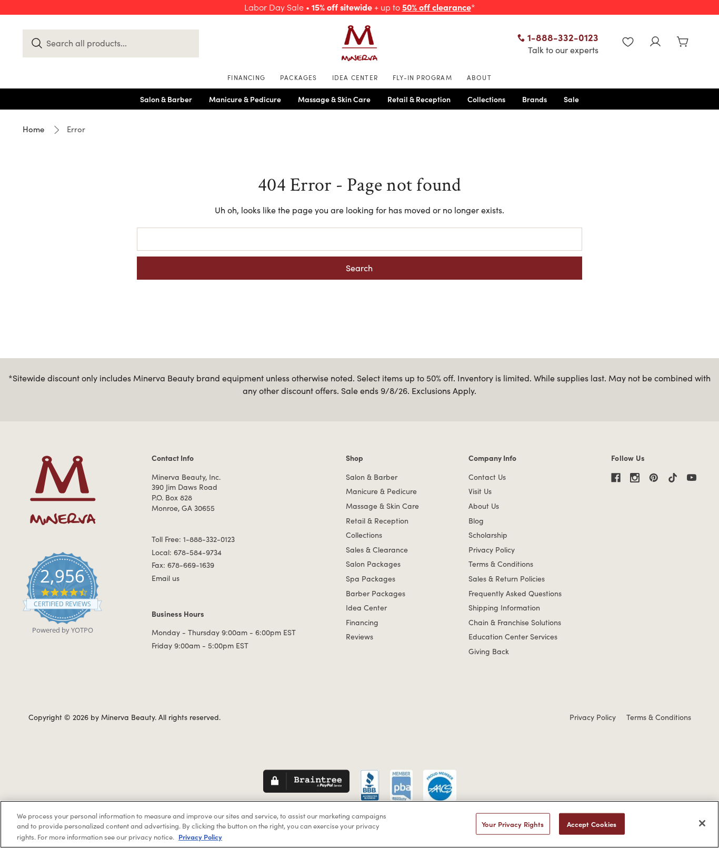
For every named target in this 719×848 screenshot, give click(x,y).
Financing (362, 622)
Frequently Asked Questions (515, 593)
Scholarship (487, 535)
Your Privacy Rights (513, 824)
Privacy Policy (491, 550)
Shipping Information (504, 608)
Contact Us (487, 477)
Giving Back (488, 651)
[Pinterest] (653, 477)
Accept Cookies (592, 824)
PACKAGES (298, 77)
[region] (359, 824)
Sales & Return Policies (506, 579)
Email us (165, 578)
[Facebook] (616, 477)
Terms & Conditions (500, 564)
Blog (476, 521)
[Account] (655, 43)
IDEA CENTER (355, 77)
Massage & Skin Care (382, 506)
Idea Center (366, 608)
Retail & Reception (377, 521)
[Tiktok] (672, 477)
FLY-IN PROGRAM (422, 77)
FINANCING (246, 77)
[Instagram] (635, 477)
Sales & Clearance (377, 550)
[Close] (702, 823)
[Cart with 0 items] (682, 43)
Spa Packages (370, 579)
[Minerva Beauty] (359, 43)
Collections (364, 535)
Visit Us (480, 491)
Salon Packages (373, 564)
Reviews (359, 637)
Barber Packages (375, 593)
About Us (483, 506)
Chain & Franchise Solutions (514, 622)
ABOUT (479, 77)
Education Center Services (512, 637)
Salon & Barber (371, 477)
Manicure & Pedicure (381, 491)
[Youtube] (691, 477)
